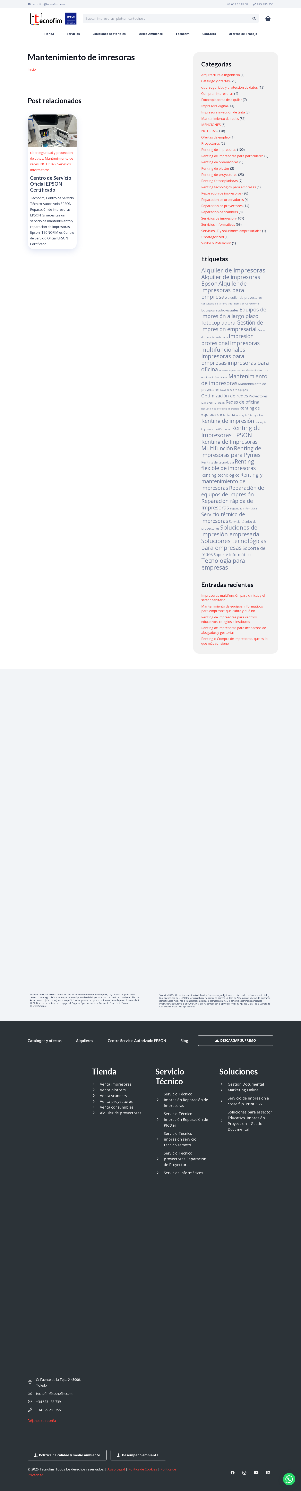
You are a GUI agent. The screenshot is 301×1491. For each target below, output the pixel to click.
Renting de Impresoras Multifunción (229, 445)
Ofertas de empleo (215, 137)
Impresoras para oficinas (232, 370)
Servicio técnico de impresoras (223, 517)
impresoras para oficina (235, 366)
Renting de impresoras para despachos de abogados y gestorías (233, 630)
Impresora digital (214, 106)
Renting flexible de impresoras (228, 465)
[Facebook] (232, 1473)
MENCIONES (211, 124)
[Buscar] (254, 18)
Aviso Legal (116, 1469)
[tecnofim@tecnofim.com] (32, 1393)
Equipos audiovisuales (220, 310)
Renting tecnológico (220, 475)
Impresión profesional (227, 339)
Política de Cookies (142, 1469)
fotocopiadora (218, 322)
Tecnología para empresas (223, 564)
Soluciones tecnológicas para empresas (233, 544)
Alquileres (84, 1040)
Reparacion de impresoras (221, 193)
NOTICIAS (48, 164)
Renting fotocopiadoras (219, 181)
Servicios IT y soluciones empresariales (231, 231)
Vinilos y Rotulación (216, 243)
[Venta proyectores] (96, 1101)
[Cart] (268, 18)
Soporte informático (232, 554)
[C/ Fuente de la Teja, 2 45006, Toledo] (32, 1382)
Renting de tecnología (217, 462)
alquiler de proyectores (245, 297)
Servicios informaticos (218, 224)
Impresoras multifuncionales (230, 346)
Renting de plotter (215, 168)
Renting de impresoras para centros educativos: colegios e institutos (229, 619)
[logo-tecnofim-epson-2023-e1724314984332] (53, 18)
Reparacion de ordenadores (222, 199)
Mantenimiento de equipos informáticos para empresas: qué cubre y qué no (232, 608)
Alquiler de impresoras (233, 270)
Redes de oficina (242, 402)
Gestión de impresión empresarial (232, 326)
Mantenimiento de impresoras (234, 379)
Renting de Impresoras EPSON (230, 431)
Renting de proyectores (219, 174)
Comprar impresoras (217, 93)
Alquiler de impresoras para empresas (224, 290)
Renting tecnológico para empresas (228, 187)
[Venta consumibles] (96, 1107)
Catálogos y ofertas (45, 1040)
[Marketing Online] (223, 1090)
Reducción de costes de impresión (220, 408)
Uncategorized (212, 237)
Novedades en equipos (234, 390)
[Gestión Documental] (223, 1084)
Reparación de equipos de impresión (232, 491)
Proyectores (210, 143)
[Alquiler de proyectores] (96, 1113)
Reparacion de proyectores (222, 206)
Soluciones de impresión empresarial (231, 530)
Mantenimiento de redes (220, 118)
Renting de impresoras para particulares (232, 156)
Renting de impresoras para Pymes (231, 451)
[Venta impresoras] (96, 1084)
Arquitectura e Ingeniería (220, 75)
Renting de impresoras (218, 149)
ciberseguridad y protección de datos (229, 87)
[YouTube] (256, 1473)
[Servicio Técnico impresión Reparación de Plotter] (159, 1119)
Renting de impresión (227, 421)
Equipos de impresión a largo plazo (233, 313)
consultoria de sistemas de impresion (222, 303)
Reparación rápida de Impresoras (227, 504)
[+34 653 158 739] (32, 1402)
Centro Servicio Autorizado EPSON (137, 1040)
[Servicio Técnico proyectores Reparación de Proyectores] (159, 1159)
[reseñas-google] (43, 1426)
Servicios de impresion (218, 218)
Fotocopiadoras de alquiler (221, 99)
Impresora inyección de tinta (223, 112)
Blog (184, 1040)
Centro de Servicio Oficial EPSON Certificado (50, 184)
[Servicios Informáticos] (159, 1173)
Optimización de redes (224, 396)
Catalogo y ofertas (215, 81)
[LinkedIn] (268, 1473)
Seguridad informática (243, 508)
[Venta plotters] (96, 1090)
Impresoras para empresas (222, 359)
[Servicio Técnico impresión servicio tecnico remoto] (159, 1139)
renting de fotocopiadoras (250, 415)
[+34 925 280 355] (32, 1410)
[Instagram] (244, 1473)
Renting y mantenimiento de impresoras (232, 481)
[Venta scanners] (96, 1096)
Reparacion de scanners (219, 212)
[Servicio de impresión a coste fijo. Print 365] (223, 1101)
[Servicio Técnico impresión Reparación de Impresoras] (159, 1100)
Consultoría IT (253, 303)
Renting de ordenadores (220, 162)
